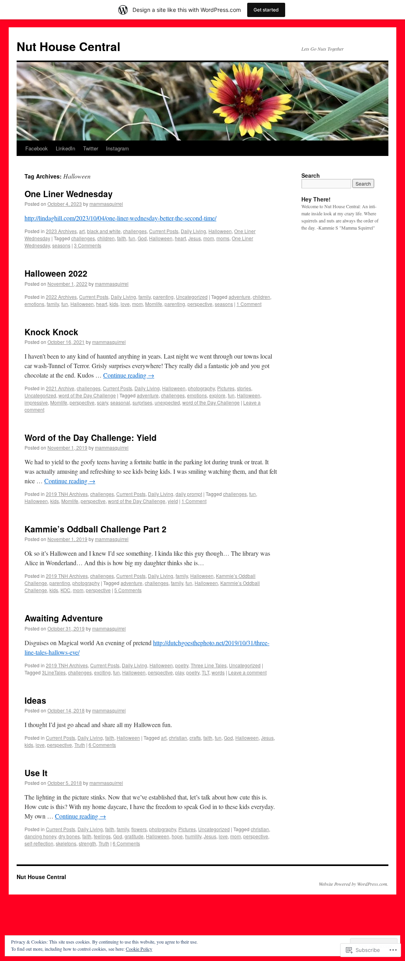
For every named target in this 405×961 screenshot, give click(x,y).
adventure (239, 296)
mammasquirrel (106, 203)
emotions (34, 303)
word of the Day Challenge (87, 395)
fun (132, 238)
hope (177, 836)
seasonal (120, 402)
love (125, 303)
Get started (266, 10)
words (218, 672)
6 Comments (102, 744)
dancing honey (40, 836)
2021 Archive (60, 388)
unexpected (167, 402)
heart (180, 238)
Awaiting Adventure (64, 618)
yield (173, 501)
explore (217, 395)
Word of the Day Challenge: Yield (91, 437)
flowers (139, 829)
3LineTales (54, 672)
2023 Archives (61, 231)
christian (178, 737)
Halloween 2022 (56, 273)
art (82, 231)
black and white (104, 231)
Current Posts (163, 231)
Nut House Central (68, 46)
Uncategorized (192, 296)
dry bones (69, 836)
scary (102, 402)
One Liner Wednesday (69, 193)
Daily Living (193, 231)
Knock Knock (51, 332)
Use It (36, 773)
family (144, 296)
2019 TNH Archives (67, 493)
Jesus (194, 238)
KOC (65, 590)
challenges (135, 231)
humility (193, 836)
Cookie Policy (139, 949)
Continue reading (128, 375)
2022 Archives (61, 296)
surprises (142, 402)
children (106, 238)
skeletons (66, 843)
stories (244, 388)
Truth (79, 744)
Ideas (35, 700)
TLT (205, 672)
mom (208, 238)
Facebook (36, 148)
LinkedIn (65, 148)
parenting (163, 296)
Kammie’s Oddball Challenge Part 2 (96, 529)
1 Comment (249, 303)
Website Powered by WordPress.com (353, 884)
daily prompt (189, 493)
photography (201, 388)
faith (121, 238)
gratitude (134, 836)
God (142, 238)
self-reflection (39, 843)
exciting (102, 672)
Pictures (226, 388)
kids (114, 303)
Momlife (153, 303)
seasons (61, 245)
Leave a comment (247, 672)
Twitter (90, 148)
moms (222, 238)
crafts (195, 737)
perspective (199, 303)
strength (87, 843)
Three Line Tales (209, 665)
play (179, 672)
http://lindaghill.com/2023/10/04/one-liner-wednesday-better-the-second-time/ (120, 218)
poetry (181, 665)
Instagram (117, 148)
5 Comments (128, 590)
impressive (36, 402)
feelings (102, 836)
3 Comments (87, 245)
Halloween (220, 231)
